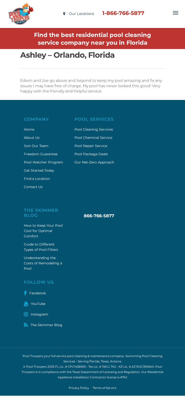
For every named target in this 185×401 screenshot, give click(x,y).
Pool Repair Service (90, 146)
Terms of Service (104, 388)
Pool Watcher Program (43, 162)
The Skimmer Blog (46, 325)
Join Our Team (36, 146)
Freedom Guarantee (41, 154)
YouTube (37, 304)
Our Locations (81, 13)
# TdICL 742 (107, 366)
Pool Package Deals (91, 154)
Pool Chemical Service (93, 137)
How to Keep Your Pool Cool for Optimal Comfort (43, 230)
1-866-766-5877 (123, 13)
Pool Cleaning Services (93, 129)
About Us (32, 137)
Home (29, 129)
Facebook (37, 293)
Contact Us (33, 187)
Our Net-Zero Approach (94, 162)
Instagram (39, 314)
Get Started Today (39, 170)
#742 (123, 377)
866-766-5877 (99, 215)
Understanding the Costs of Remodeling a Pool (43, 263)
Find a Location (37, 178)
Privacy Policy (79, 388)
